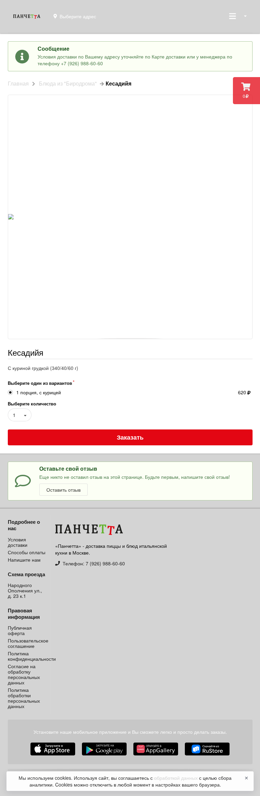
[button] (156, 756)
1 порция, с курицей (38, 392)
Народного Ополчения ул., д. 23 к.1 (25, 590)
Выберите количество (32, 403)
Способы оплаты (26, 552)
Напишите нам (24, 559)
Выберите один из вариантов (40, 383)
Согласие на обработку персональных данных (24, 674)
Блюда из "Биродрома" (68, 83)
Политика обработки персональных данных (24, 697)
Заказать (130, 437)
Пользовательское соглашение (27, 643)
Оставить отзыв (63, 489)
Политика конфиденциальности (27, 656)
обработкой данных (176, 777)
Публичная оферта (20, 630)
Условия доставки (17, 542)
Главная (18, 83)
